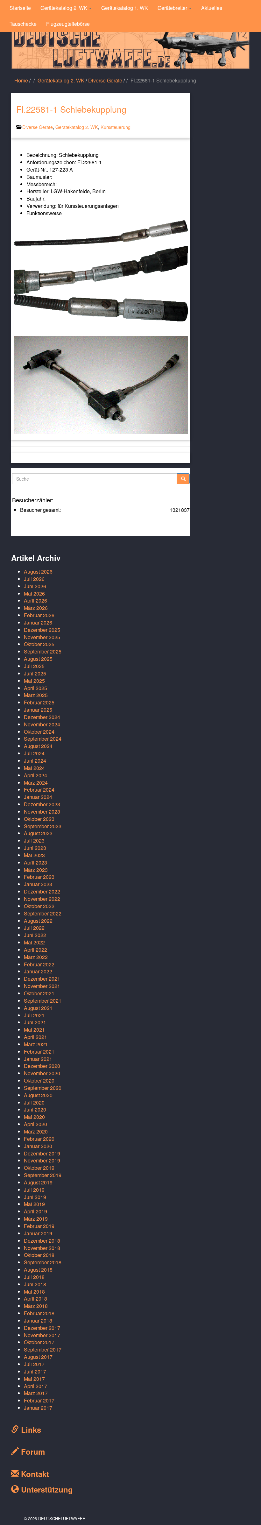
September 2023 (42, 826)
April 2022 (35, 949)
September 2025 (42, 651)
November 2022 (42, 898)
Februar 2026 (39, 615)
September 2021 (42, 1000)
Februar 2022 (39, 964)
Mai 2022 (34, 942)
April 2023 (35, 862)
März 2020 (36, 1131)
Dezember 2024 (42, 717)
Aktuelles (211, 7)
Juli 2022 (34, 927)
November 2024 (42, 724)
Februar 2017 (39, 1400)
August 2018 (38, 1269)
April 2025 (35, 688)
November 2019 (42, 1160)
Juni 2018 (35, 1284)
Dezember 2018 (42, 1240)
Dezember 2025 (42, 629)
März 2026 (36, 607)
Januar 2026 (38, 622)
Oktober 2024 (39, 731)
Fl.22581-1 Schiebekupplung (71, 109)
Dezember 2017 (42, 1327)
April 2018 (35, 1298)
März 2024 (36, 782)
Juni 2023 (35, 847)
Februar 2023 (39, 876)
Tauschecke (23, 23)
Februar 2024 (39, 789)
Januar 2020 (38, 1146)
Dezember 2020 (42, 1066)
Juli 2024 (34, 753)
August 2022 (38, 920)
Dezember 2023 (42, 804)
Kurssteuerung (115, 127)
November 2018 (42, 1248)
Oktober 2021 (39, 993)
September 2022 (42, 913)
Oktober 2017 (39, 1342)
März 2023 (36, 869)
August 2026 (38, 571)
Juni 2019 (35, 1197)
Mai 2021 (34, 1029)
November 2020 (42, 1073)
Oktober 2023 (39, 819)
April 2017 (35, 1386)
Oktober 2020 (39, 1080)
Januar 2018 (38, 1320)
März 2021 (36, 1044)
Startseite (20, 7)
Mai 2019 (34, 1204)
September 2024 (42, 738)
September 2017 (42, 1349)
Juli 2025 (34, 666)
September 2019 (42, 1175)
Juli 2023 (34, 840)
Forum (32, 1451)
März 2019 (36, 1218)
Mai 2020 (34, 1116)
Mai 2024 (34, 768)
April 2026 (35, 600)
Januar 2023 (38, 884)
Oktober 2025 (39, 644)
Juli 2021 (34, 1015)
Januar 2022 (38, 971)
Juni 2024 (35, 760)
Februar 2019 (39, 1226)
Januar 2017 (38, 1407)
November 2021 (42, 986)
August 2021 (38, 1008)
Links (30, 1429)
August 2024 (38, 746)
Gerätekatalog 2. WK (64, 7)
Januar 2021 (38, 1059)
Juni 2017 (35, 1371)
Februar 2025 (39, 702)
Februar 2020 (39, 1138)
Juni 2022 (35, 935)
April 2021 (35, 1037)
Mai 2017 (34, 1378)
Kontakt (34, 1473)
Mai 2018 (34, 1291)
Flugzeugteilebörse (68, 23)
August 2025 (38, 658)
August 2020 (38, 1095)
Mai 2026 (34, 593)
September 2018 (42, 1262)
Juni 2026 (35, 586)
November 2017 (42, 1335)
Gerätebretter (173, 7)
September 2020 (42, 1087)
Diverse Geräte (105, 80)
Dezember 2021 (42, 978)
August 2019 (38, 1182)
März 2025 (36, 695)
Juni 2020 (35, 1109)
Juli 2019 (34, 1189)
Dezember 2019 (42, 1153)
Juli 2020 (34, 1102)
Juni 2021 (35, 1022)
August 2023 (38, 833)
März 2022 (36, 957)
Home (21, 80)
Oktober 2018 (39, 1255)
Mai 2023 (34, 855)
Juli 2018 (34, 1277)
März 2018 (36, 1306)
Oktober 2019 (39, 1167)
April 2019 (35, 1211)
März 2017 (36, 1393)
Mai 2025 (34, 680)
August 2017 (38, 1356)
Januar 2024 (38, 797)
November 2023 (42, 811)
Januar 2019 (38, 1233)
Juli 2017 (34, 1364)
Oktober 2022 (39, 906)
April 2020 (35, 1124)
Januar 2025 (38, 709)
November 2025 (42, 637)
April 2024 (35, 775)
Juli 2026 (34, 578)
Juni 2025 (35, 673)
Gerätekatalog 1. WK (124, 7)
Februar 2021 (39, 1051)
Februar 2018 (39, 1313)
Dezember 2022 (42, 891)
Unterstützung (46, 1489)
